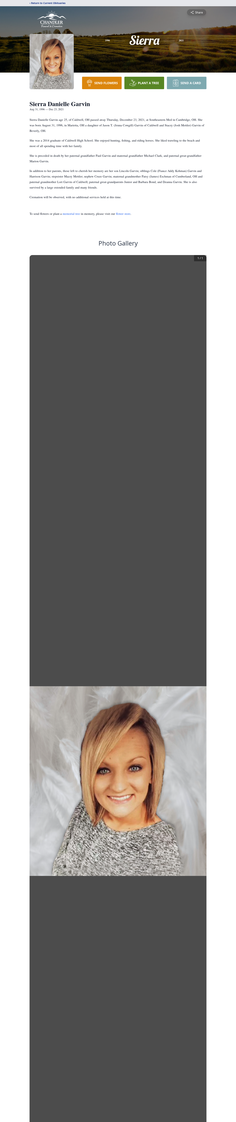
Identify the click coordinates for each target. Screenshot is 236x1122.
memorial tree (71, 214)
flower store (123, 214)
